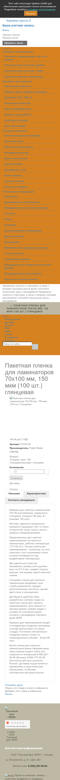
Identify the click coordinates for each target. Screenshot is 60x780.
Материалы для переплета (17, 81)
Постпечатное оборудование (18, 191)
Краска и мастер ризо (16, 158)
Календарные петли (15, 169)
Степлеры (9, 213)
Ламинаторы (11, 196)
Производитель (19, 447)
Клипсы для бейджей (15, 186)
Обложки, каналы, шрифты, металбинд (25, 91)
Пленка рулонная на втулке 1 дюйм (23, 70)
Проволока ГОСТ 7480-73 (18, 97)
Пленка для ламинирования (17, 51)
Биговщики (10, 224)
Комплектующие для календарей (22, 135)
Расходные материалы (15, 130)
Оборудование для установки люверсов (26, 207)
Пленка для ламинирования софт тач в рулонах (25, 57)
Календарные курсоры (16, 152)
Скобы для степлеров (16, 120)
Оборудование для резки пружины (23, 273)
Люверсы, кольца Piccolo (17, 114)
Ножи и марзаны (13, 175)
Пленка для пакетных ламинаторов (23, 76)
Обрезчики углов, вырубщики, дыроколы (26, 247)
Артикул (15, 443)
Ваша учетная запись (18, 25)
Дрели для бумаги (14, 236)
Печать (9, 693)
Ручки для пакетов (14, 181)
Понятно (31, 13)
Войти (5, 30)
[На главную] (8, 305)
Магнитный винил (14, 141)
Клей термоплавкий (15, 125)
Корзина (18, 20)
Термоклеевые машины (17, 259)
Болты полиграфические (17, 108)
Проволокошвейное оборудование (23, 230)
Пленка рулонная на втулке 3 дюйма (24, 65)
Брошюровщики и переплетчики (21, 202)
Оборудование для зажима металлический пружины (27, 266)
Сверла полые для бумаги (18, 146)
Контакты (10, 340)
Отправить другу (14, 684)
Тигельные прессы (14, 253)
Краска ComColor (13, 163)
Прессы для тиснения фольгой (21, 279)
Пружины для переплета (17, 86)
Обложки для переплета (17, 103)
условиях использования (41, 9)
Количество (17, 467)
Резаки (8, 219)
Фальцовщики (11, 241)
